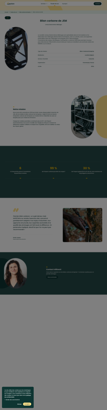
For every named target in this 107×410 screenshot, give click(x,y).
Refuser (19, 404)
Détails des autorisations (13, 399)
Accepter (27, 404)
